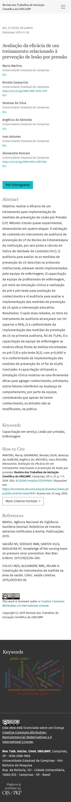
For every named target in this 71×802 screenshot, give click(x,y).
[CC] (11, 722)
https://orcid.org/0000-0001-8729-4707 (24, 91)
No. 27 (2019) (10, 28)
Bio (4, 74)
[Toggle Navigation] (63, 7)
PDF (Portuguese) (18, 185)
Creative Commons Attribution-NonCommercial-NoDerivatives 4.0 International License (27, 737)
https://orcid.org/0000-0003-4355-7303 (24, 161)
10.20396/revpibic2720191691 (33, 480)
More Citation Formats (22, 501)
